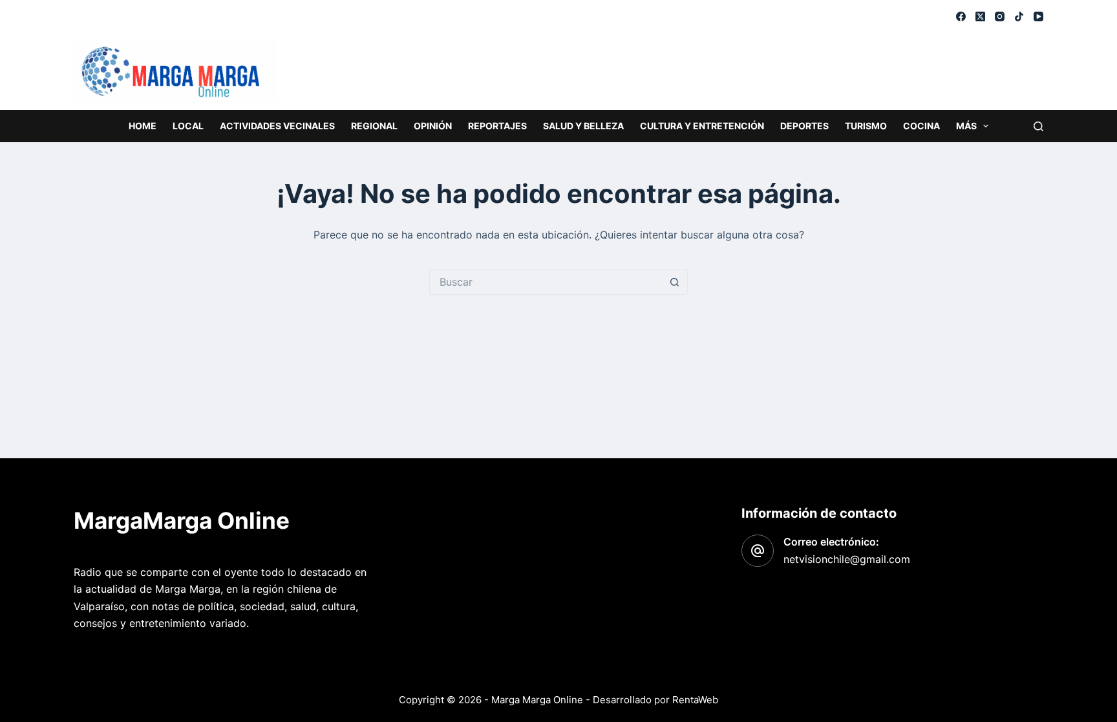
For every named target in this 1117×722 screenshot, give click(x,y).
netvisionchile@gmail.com (846, 559)
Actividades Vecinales (277, 125)
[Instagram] (1000, 16)
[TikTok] (1019, 16)
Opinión (433, 125)
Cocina (921, 125)
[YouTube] (1038, 16)
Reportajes (497, 125)
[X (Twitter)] (980, 16)
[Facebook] (961, 16)
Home (142, 125)
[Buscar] (1038, 126)
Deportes (804, 125)
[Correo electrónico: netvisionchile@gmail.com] (757, 551)
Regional (374, 125)
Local (188, 125)
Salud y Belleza (583, 125)
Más (966, 125)
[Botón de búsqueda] (675, 282)
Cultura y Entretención (702, 125)
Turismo (866, 125)
